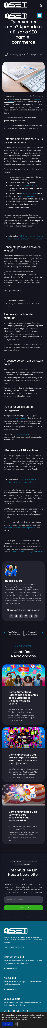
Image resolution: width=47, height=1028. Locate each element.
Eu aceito (8, 1024)
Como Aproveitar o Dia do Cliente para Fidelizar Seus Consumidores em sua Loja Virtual (23, 759)
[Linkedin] (27, 1011)
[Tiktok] (22, 1011)
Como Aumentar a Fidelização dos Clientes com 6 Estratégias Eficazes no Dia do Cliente (23, 697)
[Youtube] (14, 1011)
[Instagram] (5, 1011)
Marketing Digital (16, 54)
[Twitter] (18, 1011)
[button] (41, 5)
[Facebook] (9, 1011)
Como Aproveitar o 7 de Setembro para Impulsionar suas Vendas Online (22, 816)
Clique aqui (24, 1017)
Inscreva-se (23, 907)
